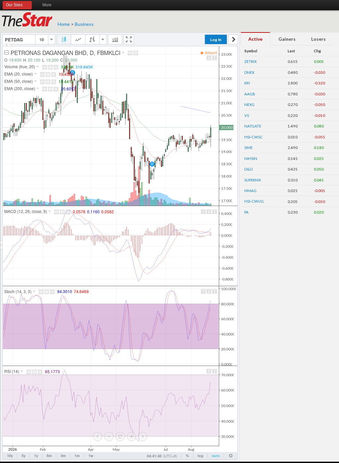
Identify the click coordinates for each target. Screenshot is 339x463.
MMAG (250, 190)
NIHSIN (250, 158)
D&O (248, 169)
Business (84, 24)
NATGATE (252, 126)
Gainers (287, 39)
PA (246, 212)
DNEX (249, 72)
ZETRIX (250, 61)
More (47, 5)
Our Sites (14, 5)
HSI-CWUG (254, 201)
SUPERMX (252, 180)
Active (255, 39)
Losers (318, 39)
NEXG (249, 104)
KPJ (247, 83)
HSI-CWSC (253, 137)
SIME (248, 147)
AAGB (249, 94)
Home (64, 24)
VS (246, 115)
